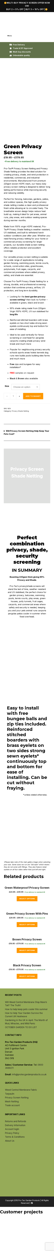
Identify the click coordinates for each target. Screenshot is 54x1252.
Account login (12, 1129)
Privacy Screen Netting (17, 1097)
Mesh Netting (12, 1101)
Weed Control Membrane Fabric (21, 1090)
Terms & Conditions (15, 1137)
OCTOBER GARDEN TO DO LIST (21, 1027)
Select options (27, 899)
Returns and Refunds (15, 1121)
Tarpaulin (9, 1094)
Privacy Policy (12, 1133)
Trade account (12, 1105)
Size (7, 386)
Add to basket (33, 396)
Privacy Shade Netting (20, 411)
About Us (9, 1141)
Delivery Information (15, 1125)
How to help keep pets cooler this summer (26, 1009)
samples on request (25, 373)
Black (12, 378)
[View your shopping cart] (4, 28)
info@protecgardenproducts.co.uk (29, 1074)
